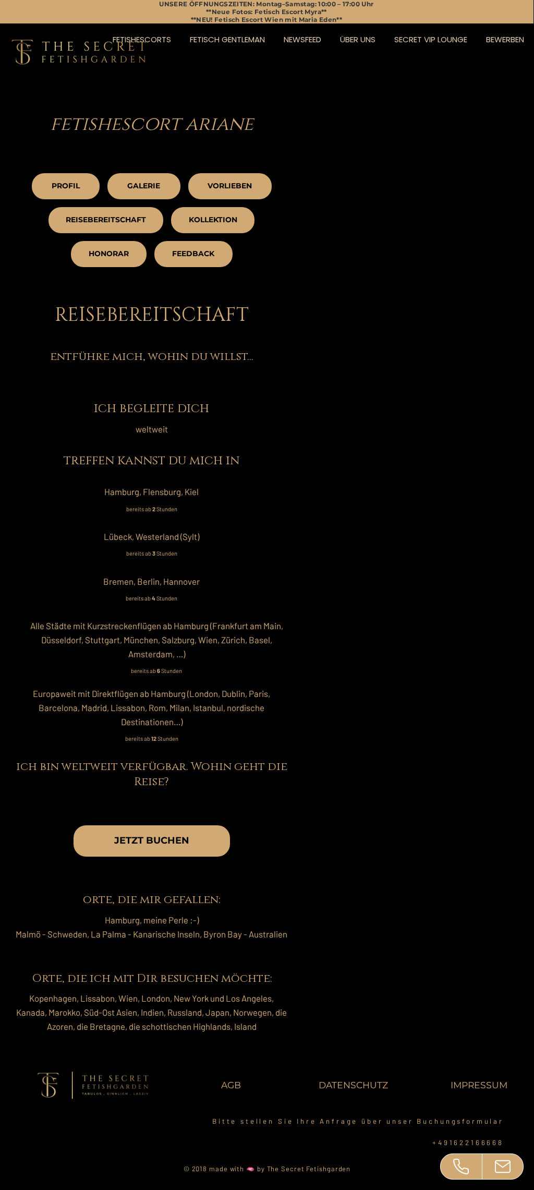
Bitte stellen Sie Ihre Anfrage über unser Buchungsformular (358, 1121)
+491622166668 (468, 1142)
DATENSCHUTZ (353, 1084)
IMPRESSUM (479, 1084)
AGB (231, 1084)
